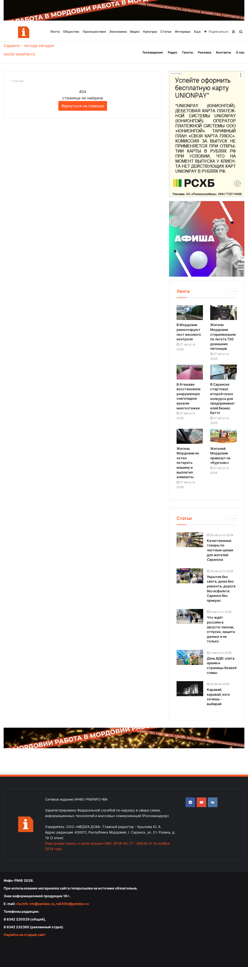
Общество (71, 31)
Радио (172, 52)
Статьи (165, 31)
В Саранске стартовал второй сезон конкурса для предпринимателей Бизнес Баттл (222, 398)
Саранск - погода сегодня (29, 45)
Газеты (187, 52)
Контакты (223, 52)
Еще (197, 31)
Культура (150, 31)
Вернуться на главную (83, 105)
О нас (240, 52)
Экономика (118, 31)
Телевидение (152, 52)
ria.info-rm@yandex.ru (35, 904)
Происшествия (94, 31)
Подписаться (218, 31)
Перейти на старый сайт (25, 935)
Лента (55, 31)
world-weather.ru (19, 54)
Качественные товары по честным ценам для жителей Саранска (220, 549)
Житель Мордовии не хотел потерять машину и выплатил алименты (188, 462)
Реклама (204, 52)
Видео (135, 31)
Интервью (183, 31)
